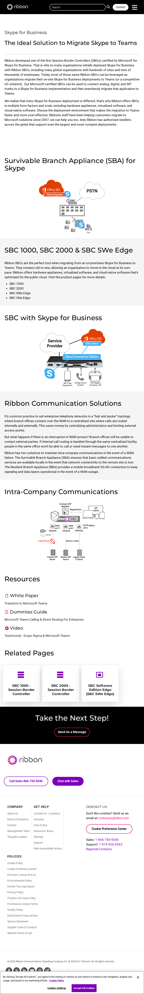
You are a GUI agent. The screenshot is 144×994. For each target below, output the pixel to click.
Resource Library (43, 831)
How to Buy (40, 825)
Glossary (39, 819)
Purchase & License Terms (22, 903)
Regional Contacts (99, 849)
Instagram (39, 970)
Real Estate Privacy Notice (22, 915)
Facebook (9, 970)
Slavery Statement (17, 921)
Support (38, 842)
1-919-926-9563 (110, 844)
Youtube (32, 970)
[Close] (138, 977)
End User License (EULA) (21, 874)
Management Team (18, 831)
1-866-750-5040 (107, 840)
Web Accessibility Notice (48, 848)
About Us (12, 813)
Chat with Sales (68, 781)
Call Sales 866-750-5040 (26, 781)
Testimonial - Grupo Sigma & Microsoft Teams (37, 636)
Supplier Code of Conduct (22, 927)
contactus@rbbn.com (113, 818)
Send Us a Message (72, 732)
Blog (47, 970)
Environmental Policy (19, 880)
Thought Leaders (17, 836)
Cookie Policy (15, 863)
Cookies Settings (56, 988)
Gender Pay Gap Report (21, 886)
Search (109, 6)
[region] (72, 982)
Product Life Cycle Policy (21, 898)
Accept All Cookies (84, 988)
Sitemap (38, 836)
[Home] (19, 7)
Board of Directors (17, 819)
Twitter (16, 970)
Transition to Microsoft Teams (25, 603)
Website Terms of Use (19, 933)
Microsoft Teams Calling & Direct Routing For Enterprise (44, 619)
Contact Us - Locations (47, 813)
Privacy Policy (15, 892)
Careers (11, 825)
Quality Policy (15, 909)
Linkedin (24, 970)
